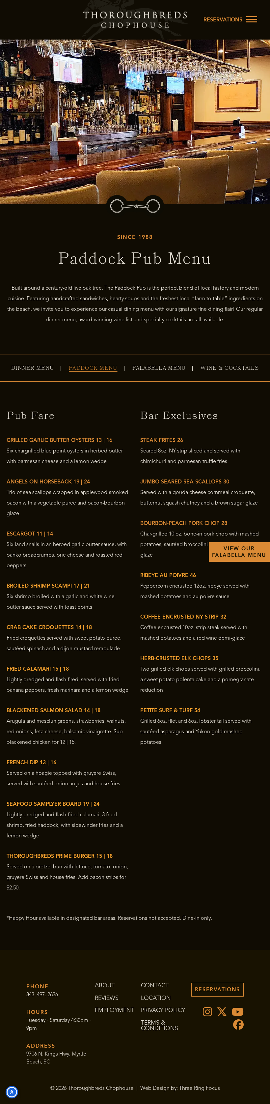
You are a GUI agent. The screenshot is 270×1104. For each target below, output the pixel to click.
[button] (252, 19)
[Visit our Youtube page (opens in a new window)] (236, 1014)
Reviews (107, 998)
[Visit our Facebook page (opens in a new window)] (237, 1027)
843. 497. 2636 (42, 994)
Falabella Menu (159, 368)
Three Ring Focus (199, 1088)
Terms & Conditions (159, 1025)
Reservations (222, 19)
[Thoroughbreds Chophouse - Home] (135, 20)
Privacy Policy (163, 1010)
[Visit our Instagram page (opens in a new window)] (206, 1014)
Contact (155, 985)
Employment (114, 1010)
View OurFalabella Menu (239, 552)
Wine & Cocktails (229, 368)
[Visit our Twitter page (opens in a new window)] (221, 1014)
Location (156, 998)
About (105, 985)
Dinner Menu (32, 368)
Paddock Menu (93, 368)
